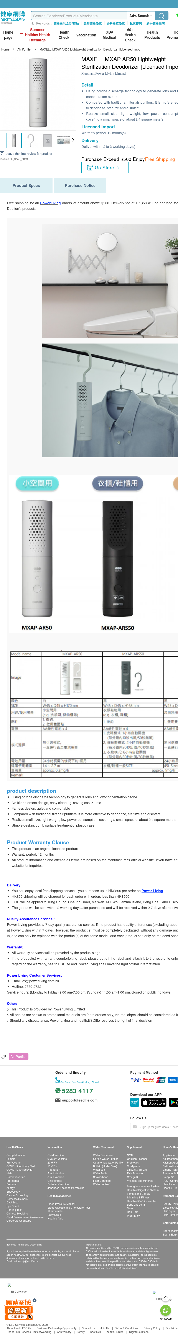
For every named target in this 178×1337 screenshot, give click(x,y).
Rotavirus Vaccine (58, 1184)
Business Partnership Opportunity (56, 1328)
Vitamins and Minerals (140, 1180)
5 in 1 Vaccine (56, 1173)
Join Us (105, 1328)
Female (11, 1158)
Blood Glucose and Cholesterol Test (69, 1207)
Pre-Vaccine (14, 1162)
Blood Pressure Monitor (61, 1204)
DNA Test (12, 1202)
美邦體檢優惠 (93, 23)
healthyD (95, 1332)
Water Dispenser (103, 1155)
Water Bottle (100, 1173)
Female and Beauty (138, 1193)
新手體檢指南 (156, 23)
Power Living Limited (110, 73)
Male (9, 1173)
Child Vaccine (56, 1155)
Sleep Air (168, 1177)
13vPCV (52, 1166)
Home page (8, 35)
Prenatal (11, 1184)
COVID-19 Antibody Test (21, 1166)
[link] (17, 1291)
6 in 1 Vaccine (56, 1177)
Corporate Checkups (19, 1220)
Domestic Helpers (17, 1199)
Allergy (11, 1188)
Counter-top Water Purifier (108, 1162)
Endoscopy (13, 1191)
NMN (130, 1155)
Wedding (46, 1332)
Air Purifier (18, 1056)
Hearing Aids (55, 1218)
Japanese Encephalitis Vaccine (66, 1188)
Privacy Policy (152, 1328)
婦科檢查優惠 (116, 23)
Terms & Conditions (126, 1328)
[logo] (12, 24)
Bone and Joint (136, 1204)
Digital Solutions (138, 1332)
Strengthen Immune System (143, 1186)
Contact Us (88, 1328)
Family (81, 1332)
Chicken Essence (137, 1158)
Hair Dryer (169, 1211)
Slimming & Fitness (138, 1197)
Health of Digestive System (143, 1190)
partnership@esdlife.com (26, 1261)
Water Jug (99, 1169)
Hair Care (132, 1212)
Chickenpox (55, 1180)
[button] (73, 140)
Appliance (169, 1155)
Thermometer (55, 1211)
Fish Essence (135, 1173)
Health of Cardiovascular (141, 1201)
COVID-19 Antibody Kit (20, 1169)
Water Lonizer (101, 1184)
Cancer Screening (17, 1195)
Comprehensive (16, 1155)
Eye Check (13, 1206)
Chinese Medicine (17, 1213)
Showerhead (100, 1177)
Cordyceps (133, 1166)
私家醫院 (136, 23)
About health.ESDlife (19, 1328)
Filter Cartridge (102, 1180)
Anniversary (64, 1332)
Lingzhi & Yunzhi (137, 1169)
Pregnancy (133, 1215)
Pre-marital (13, 1180)
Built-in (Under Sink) (105, 1166)
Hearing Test (14, 1209)
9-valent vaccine (57, 1158)
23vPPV (52, 1162)
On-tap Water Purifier (105, 1158)
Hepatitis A (54, 1169)
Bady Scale (54, 1214)
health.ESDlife (115, 1332)
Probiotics (133, 1162)
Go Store (104, 167)
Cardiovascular (16, 1177)
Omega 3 (132, 1177)
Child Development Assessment (25, 1217)
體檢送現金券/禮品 (66, 23)
